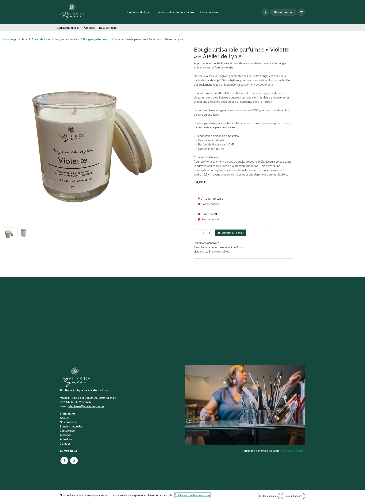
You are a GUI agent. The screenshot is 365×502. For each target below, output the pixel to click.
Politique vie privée (293, 451)
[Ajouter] (209, 233)
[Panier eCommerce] (301, 12)
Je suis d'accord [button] (293, 496)
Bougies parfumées (95, 39)
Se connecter (283, 12)
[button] (265, 12)
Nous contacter (108, 27)
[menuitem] (140, 12)
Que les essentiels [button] (268, 496)
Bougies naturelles (68, 27)
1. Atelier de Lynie (39, 39)
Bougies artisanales (67, 39)
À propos (89, 27)
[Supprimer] (197, 233)
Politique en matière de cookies (192, 495)
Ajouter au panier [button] (232, 233)
